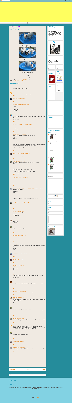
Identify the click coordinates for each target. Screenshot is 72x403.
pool (19, 80)
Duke (13, 211)
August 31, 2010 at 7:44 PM (18, 259)
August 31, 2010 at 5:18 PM (21, 235)
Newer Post (12, 369)
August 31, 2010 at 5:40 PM (20, 244)
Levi (13, 318)
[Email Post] (29, 79)
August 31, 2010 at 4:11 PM (19, 226)
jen (13, 259)
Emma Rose (14, 134)
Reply (14, 89)
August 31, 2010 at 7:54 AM (20, 92)
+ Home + (11, 23)
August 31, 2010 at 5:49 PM (25, 253)
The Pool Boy (14, 29)
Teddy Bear (15, 281)
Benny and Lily (15, 80)
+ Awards (17, 23)
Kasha (14, 347)
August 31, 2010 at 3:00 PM (25, 196)
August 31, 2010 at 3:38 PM (19, 211)
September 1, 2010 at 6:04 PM (20, 347)
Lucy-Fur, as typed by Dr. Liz (17, 124)
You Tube (30, 23)
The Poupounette (53, 134)
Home (28, 369)
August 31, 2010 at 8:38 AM (21, 134)
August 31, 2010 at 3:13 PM (24, 202)
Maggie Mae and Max (16, 104)
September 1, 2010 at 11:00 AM (20, 341)
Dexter (14, 244)
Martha (14, 307)
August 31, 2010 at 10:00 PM (21, 291)
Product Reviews (23, 23)
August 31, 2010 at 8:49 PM (19, 265)
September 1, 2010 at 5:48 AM (19, 318)
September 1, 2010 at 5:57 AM (19, 325)
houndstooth (15, 235)
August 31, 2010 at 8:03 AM (20, 98)
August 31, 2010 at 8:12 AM (24, 104)
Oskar (14, 265)
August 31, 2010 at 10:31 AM (25, 153)
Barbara (14, 98)
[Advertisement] (55, 107)
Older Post (43, 369)
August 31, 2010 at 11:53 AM (23, 177)
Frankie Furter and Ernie (17, 196)
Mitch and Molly (52, 157)
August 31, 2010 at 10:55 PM (20, 297)
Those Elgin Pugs (16, 177)
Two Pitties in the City (16, 153)
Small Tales (52, 164)
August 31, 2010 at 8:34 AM (27, 124)
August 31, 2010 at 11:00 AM (20, 161)
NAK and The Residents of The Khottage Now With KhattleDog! (23, 188)
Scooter (14, 297)
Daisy (14, 341)
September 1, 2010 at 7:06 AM (21, 332)
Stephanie (14, 291)
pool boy (21, 80)
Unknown (14, 92)
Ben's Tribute (36, 23)
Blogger (38, 397)
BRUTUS (14, 332)
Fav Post (41, 23)
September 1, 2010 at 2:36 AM (20, 307)
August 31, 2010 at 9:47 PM (21, 281)
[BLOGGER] (55, 196)
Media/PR (46, 23)
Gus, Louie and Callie (16, 202)
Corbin (14, 161)
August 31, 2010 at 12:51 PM (39, 188)
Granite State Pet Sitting (17, 253)
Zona (13, 226)
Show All (61, 171)
